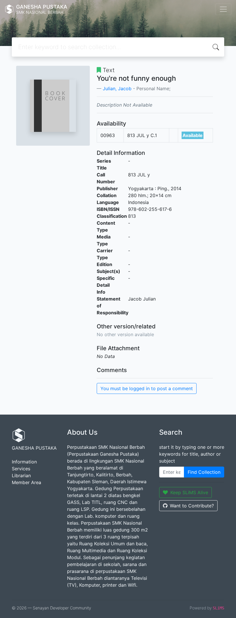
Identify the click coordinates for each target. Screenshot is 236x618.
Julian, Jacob (117, 88)
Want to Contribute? (192, 506)
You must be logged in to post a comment (146, 388)
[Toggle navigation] (223, 9)
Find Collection (204, 472)
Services (21, 468)
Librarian (21, 475)
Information (24, 462)
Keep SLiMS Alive (189, 492)
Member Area (26, 482)
